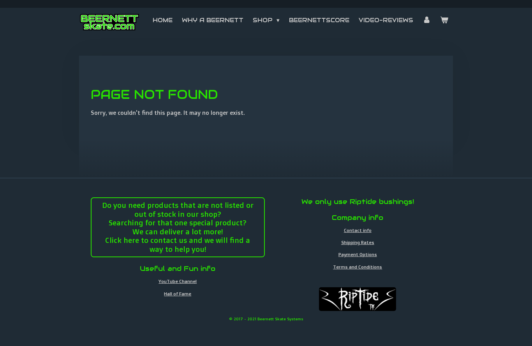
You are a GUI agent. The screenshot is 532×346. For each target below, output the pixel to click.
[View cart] (444, 20)
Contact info (358, 230)
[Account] (426, 20)
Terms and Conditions (357, 267)
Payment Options (357, 254)
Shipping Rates (357, 242)
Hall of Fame (177, 294)
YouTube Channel (178, 281)
